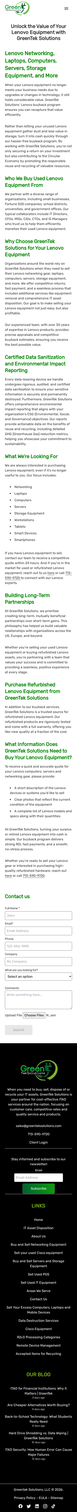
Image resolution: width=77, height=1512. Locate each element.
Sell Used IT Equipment (38, 1283)
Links (38, 1206)
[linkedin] (36, 1506)
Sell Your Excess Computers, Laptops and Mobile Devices (38, 1309)
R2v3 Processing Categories (38, 1337)
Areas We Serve (39, 1291)
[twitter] (28, 1506)
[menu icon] (68, 8)
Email (38, 1170)
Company (11, 954)
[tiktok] (53, 1506)
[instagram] (45, 1506)
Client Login (38, 1142)
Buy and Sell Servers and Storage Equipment (38, 1263)
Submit (18, 1030)
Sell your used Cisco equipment (38, 1253)
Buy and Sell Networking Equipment (38, 1244)
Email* (9, 923)
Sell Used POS (38, 1274)
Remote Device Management (38, 1345)
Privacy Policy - (26, 1498)
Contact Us (38, 1299)
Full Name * (12, 908)
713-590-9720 (34, 876)
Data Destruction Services (38, 1321)
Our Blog (38, 1374)
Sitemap (57, 1498)
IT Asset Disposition (39, 1228)
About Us (38, 1236)
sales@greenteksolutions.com (38, 1126)
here (50, 573)
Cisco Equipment (38, 1329)
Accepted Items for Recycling (38, 1354)
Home (38, 1220)
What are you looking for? (21, 970)
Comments (12, 988)
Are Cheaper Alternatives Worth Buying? (38, 1405)
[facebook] (20, 1506)
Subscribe (38, 1188)
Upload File (14, 1015)
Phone (9, 939)
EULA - (45, 1498)
